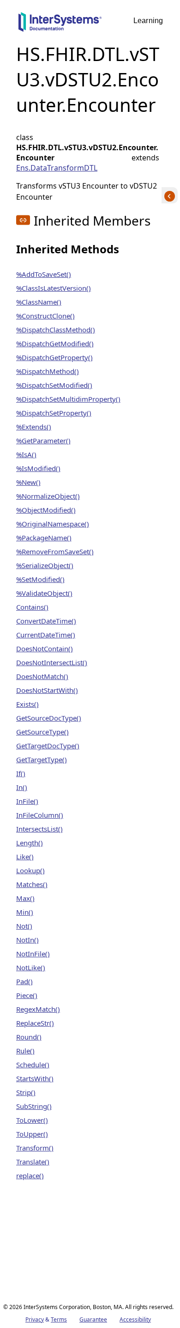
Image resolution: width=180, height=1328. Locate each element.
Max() (25, 898)
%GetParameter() (43, 440)
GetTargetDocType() (47, 745)
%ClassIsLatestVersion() (53, 288)
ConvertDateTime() (46, 620)
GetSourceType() (42, 731)
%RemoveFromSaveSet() (55, 551)
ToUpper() (32, 1133)
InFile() (27, 801)
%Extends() (33, 426)
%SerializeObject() (44, 565)
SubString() (34, 1106)
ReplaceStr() (35, 1023)
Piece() (26, 995)
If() (20, 773)
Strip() (26, 1092)
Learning (148, 20)
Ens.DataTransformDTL (56, 168)
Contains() (32, 607)
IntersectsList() (39, 828)
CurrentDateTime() (45, 634)
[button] (23, 220)
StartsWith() (35, 1078)
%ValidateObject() (44, 593)
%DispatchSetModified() (54, 385)
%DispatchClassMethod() (55, 329)
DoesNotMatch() (42, 676)
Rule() (25, 1050)
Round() (29, 1036)
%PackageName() (44, 537)
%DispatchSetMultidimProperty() (68, 399)
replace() (30, 1175)
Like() (25, 856)
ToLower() (32, 1120)
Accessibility (135, 1319)
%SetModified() (40, 579)
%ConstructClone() (45, 315)
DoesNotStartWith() (47, 690)
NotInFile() (33, 953)
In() (21, 787)
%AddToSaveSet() (43, 274)
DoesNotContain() (44, 648)
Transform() (35, 1147)
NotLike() (30, 967)
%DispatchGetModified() (55, 343)
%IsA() (26, 454)
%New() (28, 482)
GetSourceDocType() (48, 717)
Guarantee (93, 1319)
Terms (59, 1319)
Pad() (24, 981)
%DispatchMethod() (47, 371)
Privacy (34, 1319)
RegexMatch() (38, 1009)
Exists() (27, 704)
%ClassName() (38, 301)
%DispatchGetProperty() (54, 357)
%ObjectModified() (46, 509)
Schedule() (32, 1064)
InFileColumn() (39, 815)
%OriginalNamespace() (52, 523)
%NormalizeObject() (48, 496)
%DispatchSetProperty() (53, 412)
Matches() (32, 884)
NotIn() (27, 939)
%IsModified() (38, 468)
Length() (29, 842)
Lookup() (30, 870)
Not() (24, 925)
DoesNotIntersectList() (51, 662)
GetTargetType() (41, 759)
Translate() (32, 1161)
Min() (24, 912)
